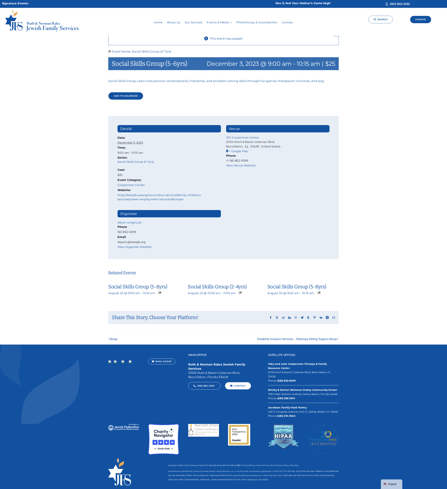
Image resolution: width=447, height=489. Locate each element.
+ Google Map (238, 151)
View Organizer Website (135, 247)
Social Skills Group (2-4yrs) (217, 287)
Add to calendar (126, 96)
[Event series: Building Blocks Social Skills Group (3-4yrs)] (240, 293)
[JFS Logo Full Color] (42, 11)
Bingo (114, 339)
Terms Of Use (263, 465)
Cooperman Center (131, 185)
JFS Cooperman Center (242, 137)
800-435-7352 (295, 475)
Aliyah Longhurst (130, 222)
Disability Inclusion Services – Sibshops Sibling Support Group (297, 339)
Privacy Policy (248, 465)
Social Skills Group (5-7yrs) (136, 161)
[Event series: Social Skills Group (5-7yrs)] (160, 293)
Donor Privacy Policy (279, 465)
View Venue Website (241, 165)
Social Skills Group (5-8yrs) (137, 287)
